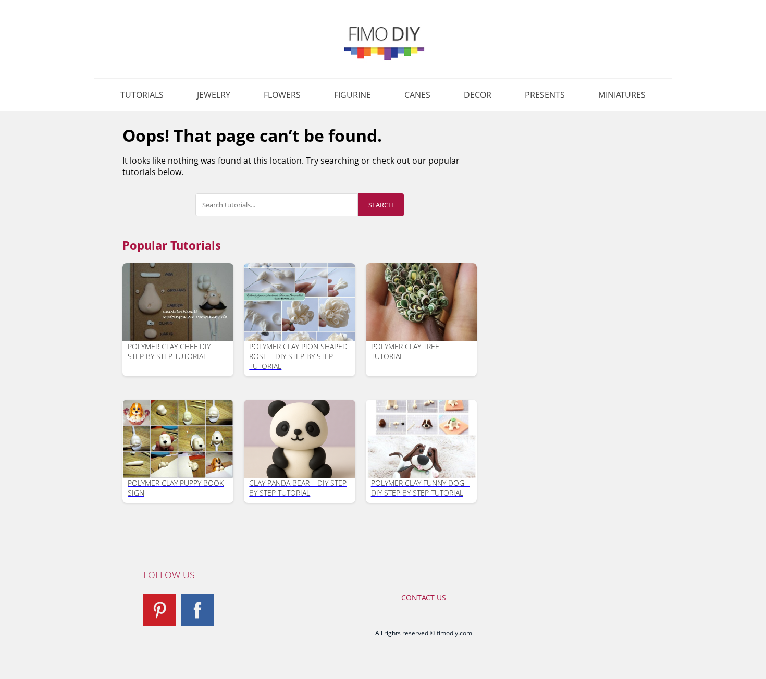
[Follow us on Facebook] (197, 610)
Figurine (352, 95)
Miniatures (622, 95)
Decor (477, 95)
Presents (545, 95)
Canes (417, 95)
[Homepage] (383, 43)
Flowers (282, 95)
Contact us (423, 597)
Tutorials (142, 95)
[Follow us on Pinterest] (159, 610)
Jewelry (213, 95)
